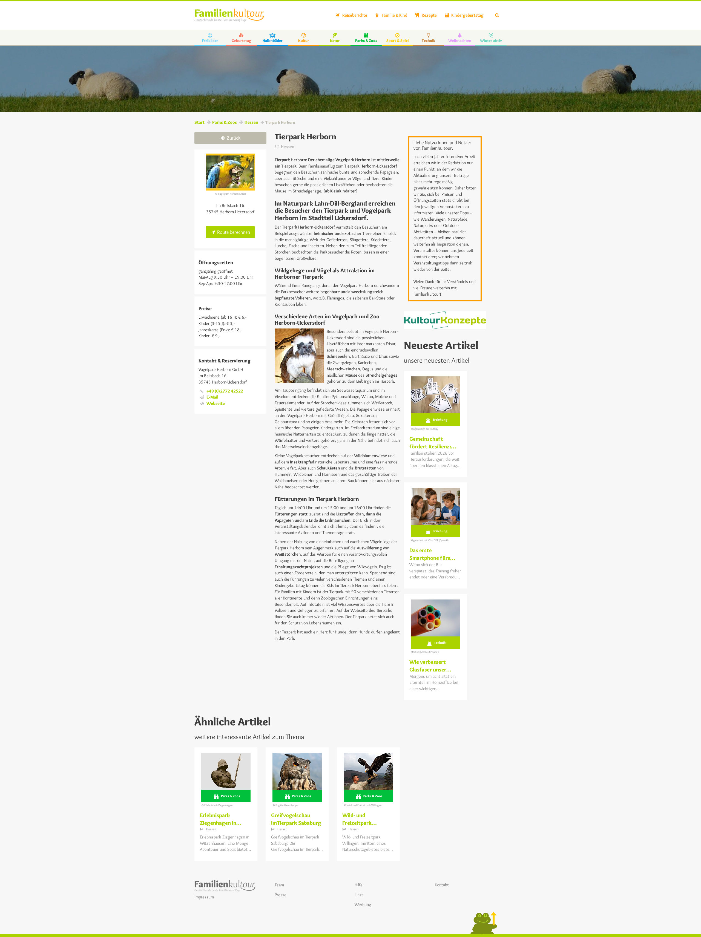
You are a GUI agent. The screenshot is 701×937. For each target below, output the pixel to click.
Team (279, 884)
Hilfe (359, 884)
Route (233, 232)
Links (359, 894)
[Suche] (497, 15)
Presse (280, 894)
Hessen (251, 122)
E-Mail (212, 397)
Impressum (204, 896)
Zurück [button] (233, 138)
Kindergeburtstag (467, 15)
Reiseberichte (354, 15)
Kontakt (442, 884)
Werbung (363, 904)
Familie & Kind (394, 15)
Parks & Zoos (224, 122)
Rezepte (429, 15)
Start (199, 122)
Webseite (215, 403)
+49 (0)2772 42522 (224, 391)
